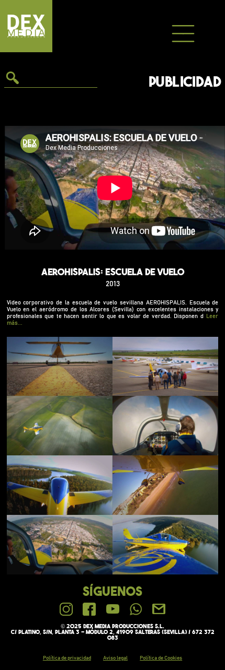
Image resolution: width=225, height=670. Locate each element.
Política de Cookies (161, 658)
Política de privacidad (67, 658)
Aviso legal (115, 658)
